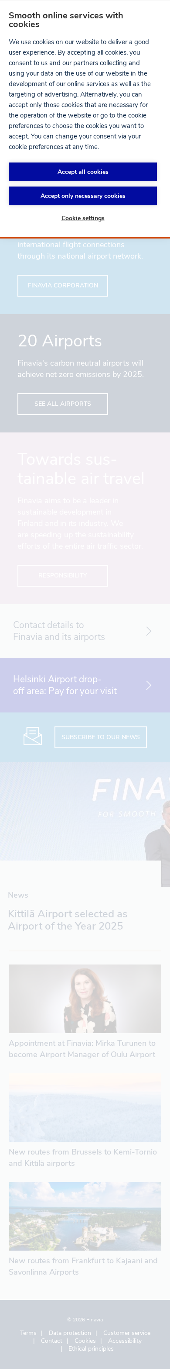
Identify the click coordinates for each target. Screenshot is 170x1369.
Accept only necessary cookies (83, 196)
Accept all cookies (83, 172)
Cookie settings (83, 218)
